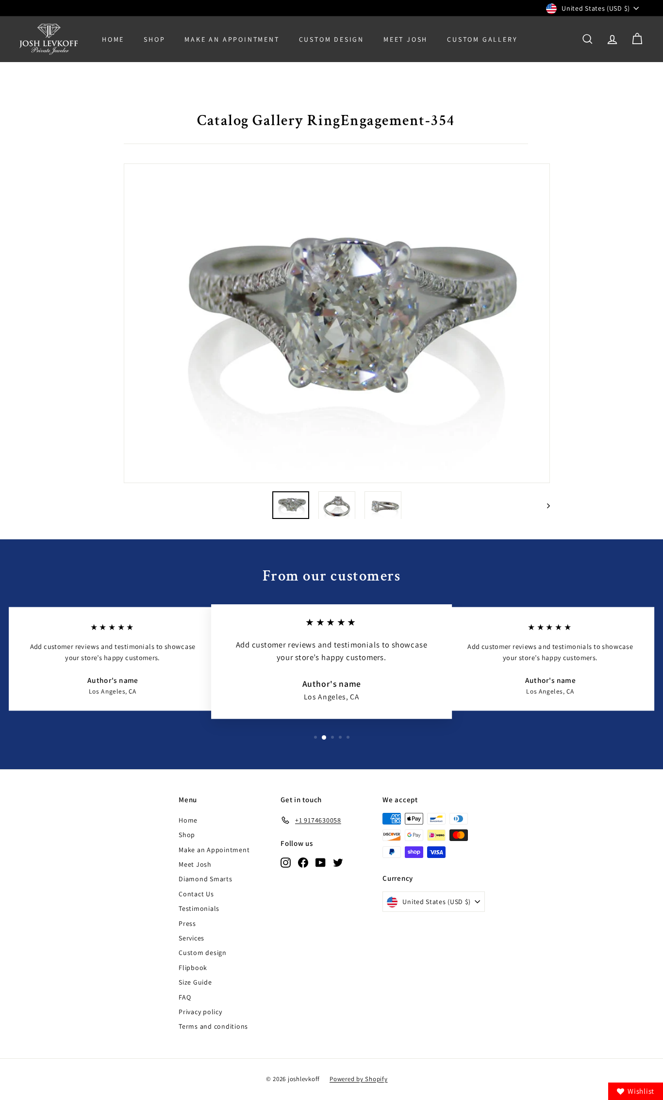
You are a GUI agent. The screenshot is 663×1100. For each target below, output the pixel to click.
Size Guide (195, 982)
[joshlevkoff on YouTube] (320, 862)
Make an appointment (231, 39)
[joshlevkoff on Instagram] (286, 862)
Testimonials (199, 908)
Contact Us (196, 894)
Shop (154, 39)
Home (113, 39)
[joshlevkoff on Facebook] (303, 862)
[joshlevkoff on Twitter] (338, 862)
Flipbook (193, 967)
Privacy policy (200, 1011)
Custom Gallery (482, 39)
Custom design (203, 952)
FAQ (185, 997)
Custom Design (331, 39)
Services (191, 938)
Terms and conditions (213, 1026)
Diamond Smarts (205, 878)
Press (187, 923)
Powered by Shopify (359, 1079)
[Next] (544, 505)
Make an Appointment (214, 849)
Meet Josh (405, 39)
